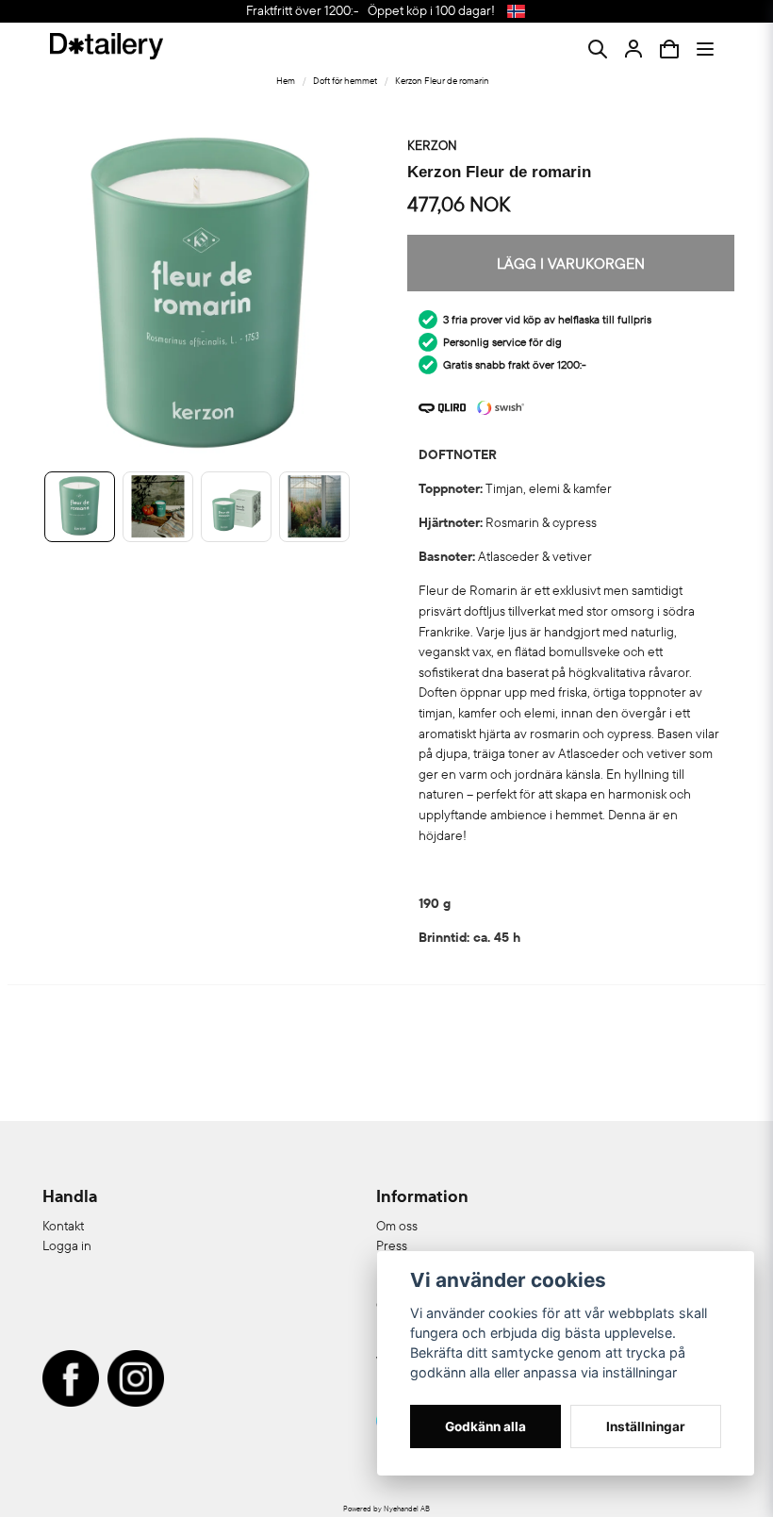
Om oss (397, 1225)
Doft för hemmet (345, 80)
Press (391, 1245)
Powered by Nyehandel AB (386, 1508)
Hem (285, 80)
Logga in (66, 1245)
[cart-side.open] (669, 49)
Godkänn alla (485, 1426)
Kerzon (432, 145)
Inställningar (645, 1426)
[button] (515, 11)
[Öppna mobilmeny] (705, 49)
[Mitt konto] (633, 49)
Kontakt (63, 1225)
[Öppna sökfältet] (598, 49)
